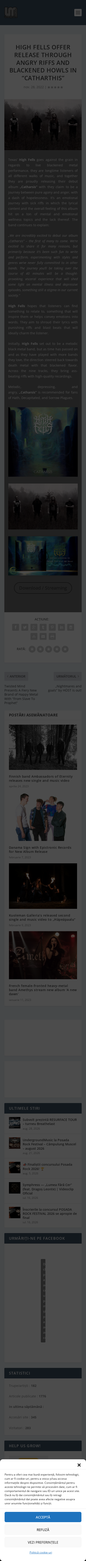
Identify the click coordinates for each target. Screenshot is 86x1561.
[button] (79, 1465)
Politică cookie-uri (41, 1552)
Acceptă (43, 1517)
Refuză (43, 1529)
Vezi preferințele (43, 1542)
